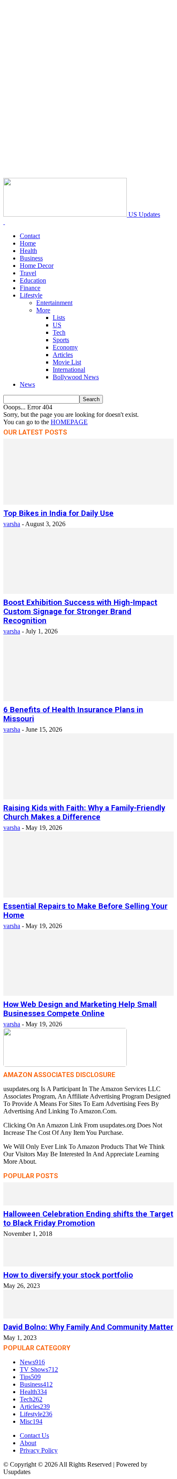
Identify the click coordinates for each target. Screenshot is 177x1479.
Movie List (67, 362)
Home (28, 243)
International (69, 369)
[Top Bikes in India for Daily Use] (88, 502)
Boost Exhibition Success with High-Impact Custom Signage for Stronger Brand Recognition (80, 611)
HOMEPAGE (69, 421)
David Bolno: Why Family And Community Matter (88, 1327)
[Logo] (4, 221)
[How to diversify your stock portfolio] (88, 1264)
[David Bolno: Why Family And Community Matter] (88, 1316)
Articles (63, 354)
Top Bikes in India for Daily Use (58, 513)
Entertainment (54, 302)
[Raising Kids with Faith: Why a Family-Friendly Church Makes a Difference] (88, 797)
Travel (28, 272)
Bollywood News (76, 376)
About (28, 1442)
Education (33, 280)
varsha (11, 523)
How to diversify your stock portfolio (68, 1275)
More (43, 310)
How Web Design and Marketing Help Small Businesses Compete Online (80, 1009)
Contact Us (34, 1435)
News (27, 384)
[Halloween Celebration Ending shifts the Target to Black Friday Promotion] (88, 1203)
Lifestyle (31, 295)
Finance (30, 287)
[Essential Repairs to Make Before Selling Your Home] (88, 895)
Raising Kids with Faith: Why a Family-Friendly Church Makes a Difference (84, 812)
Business (31, 258)
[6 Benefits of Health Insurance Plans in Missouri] (88, 698)
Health (28, 250)
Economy (65, 347)
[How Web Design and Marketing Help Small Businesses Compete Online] (88, 993)
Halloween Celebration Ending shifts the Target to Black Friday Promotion (88, 1219)
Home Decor (37, 265)
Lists (59, 317)
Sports (61, 339)
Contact (30, 235)
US (57, 324)
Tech (59, 332)
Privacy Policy (39, 1450)
